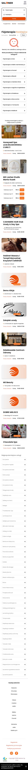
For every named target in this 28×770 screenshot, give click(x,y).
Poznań (14, 718)
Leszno (14, 715)
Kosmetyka (21, 24)
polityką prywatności (7, 768)
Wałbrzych (14, 730)
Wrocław (14, 691)
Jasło (14, 727)
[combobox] (14, 10)
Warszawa (14, 694)
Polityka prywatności (14, 748)
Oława (14, 700)
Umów (22, 190)
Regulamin (14, 742)
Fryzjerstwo (6, 24)
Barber (14, 24)
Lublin (14, 706)
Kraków (14, 703)
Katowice (14, 724)
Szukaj (14, 18)
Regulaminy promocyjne (14, 745)
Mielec (14, 712)
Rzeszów (14, 688)
